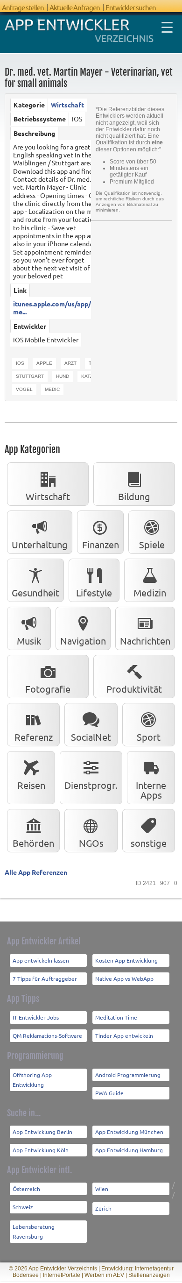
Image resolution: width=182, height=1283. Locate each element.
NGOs (91, 843)
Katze (88, 376)
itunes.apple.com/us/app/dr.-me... (56, 307)
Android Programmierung (128, 1074)
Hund (62, 376)
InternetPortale (61, 1275)
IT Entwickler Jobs (36, 1017)
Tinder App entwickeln (124, 1035)
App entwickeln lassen (41, 960)
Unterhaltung (40, 544)
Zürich (103, 1208)
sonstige (149, 843)
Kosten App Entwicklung (126, 960)
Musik (29, 640)
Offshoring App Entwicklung (32, 1079)
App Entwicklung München (129, 1131)
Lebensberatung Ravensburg (34, 1231)
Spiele (152, 544)
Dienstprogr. (91, 785)
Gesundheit (35, 592)
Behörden (33, 843)
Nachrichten (145, 640)
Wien (101, 1188)
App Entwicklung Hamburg (129, 1150)
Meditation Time (116, 1017)
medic (52, 389)
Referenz (33, 737)
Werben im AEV (104, 1275)
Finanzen (100, 544)
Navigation (83, 640)
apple (44, 363)
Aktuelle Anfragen (74, 7)
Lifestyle (94, 592)
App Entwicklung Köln (41, 1150)
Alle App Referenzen (36, 872)
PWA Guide (109, 1093)
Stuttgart (30, 376)
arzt (70, 363)
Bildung (134, 496)
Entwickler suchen (130, 7)
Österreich (26, 1188)
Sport (149, 737)
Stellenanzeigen (149, 1275)
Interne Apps (151, 790)
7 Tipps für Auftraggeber (45, 978)
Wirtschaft (67, 104)
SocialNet (91, 737)
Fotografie (47, 689)
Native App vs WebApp (124, 978)
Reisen (31, 785)
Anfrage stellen (23, 7)
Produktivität (134, 689)
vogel (24, 389)
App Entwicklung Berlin (42, 1131)
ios (20, 363)
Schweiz (23, 1207)
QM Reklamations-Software (47, 1035)
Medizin (149, 592)
